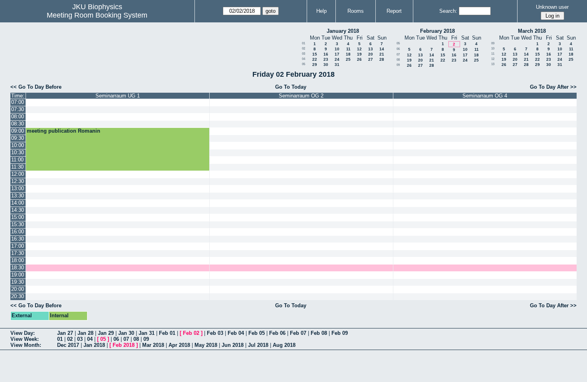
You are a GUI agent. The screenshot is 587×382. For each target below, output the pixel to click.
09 (398, 65)
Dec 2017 (68, 345)
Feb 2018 (124, 345)
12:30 (17, 181)
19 (359, 54)
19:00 (17, 275)
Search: (448, 11)
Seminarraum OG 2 (301, 96)
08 (398, 60)
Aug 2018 (284, 345)
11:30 (17, 167)
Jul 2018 (258, 345)
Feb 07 (298, 333)
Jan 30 (126, 333)
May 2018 (205, 345)
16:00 (17, 232)
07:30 (17, 109)
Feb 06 (277, 333)
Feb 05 (256, 333)
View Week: (24, 339)
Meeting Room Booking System (97, 15)
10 (337, 49)
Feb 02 (191, 333)
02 (303, 48)
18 (348, 54)
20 (370, 54)
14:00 (17, 203)
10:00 (17, 145)
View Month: (25, 345)
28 (381, 59)
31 (337, 64)
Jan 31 (147, 333)
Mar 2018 (153, 345)
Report (394, 11)
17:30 (17, 253)
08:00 (17, 116)
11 (348, 49)
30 (325, 64)
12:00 (17, 174)
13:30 (17, 196)
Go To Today (290, 87)
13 (370, 49)
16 (325, 54)
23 (325, 59)
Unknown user (552, 7)
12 (359, 49)
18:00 (17, 260)
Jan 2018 (94, 345)
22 (314, 59)
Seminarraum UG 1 (117, 96)
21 (381, 54)
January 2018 (343, 31)
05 (303, 64)
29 (314, 64)
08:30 (17, 124)
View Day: (22, 333)
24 (337, 59)
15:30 (17, 224)
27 (370, 59)
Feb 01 (167, 333)
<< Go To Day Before (35, 87)
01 (303, 43)
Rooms (355, 11)
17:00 (17, 246)
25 (348, 59)
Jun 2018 (233, 345)
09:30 (17, 138)
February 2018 (437, 31)
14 (381, 49)
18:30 (17, 268)
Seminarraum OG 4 (484, 96)
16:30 (17, 239)
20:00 (17, 289)
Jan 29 (106, 333)
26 (359, 59)
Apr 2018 (179, 345)
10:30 (17, 152)
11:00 (17, 160)
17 (337, 54)
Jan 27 (65, 333)
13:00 (17, 188)
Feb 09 (339, 333)
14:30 (17, 210)
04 (303, 59)
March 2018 (532, 31)
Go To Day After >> (553, 87)
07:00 (17, 102)
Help (321, 11)
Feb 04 (236, 333)
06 (398, 49)
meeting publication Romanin (63, 131)
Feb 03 (215, 333)
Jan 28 (85, 333)
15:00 (17, 217)
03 (303, 54)
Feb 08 (319, 333)
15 (314, 54)
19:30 (17, 282)
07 (398, 54)
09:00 (17, 131)
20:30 (17, 296)
